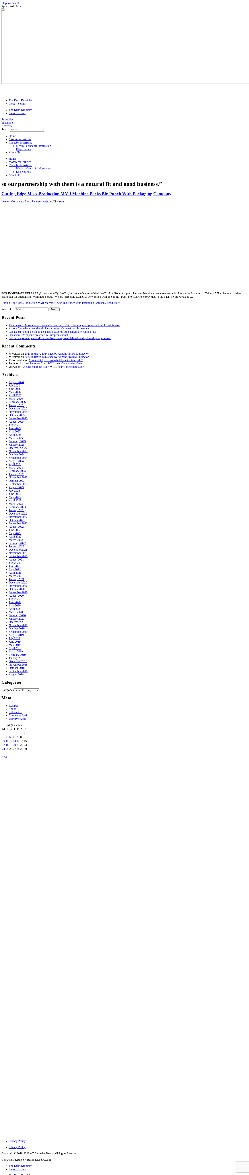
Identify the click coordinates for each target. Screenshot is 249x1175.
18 (7, 744)
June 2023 (15, 493)
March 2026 (16, 398)
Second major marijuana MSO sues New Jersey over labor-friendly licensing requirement (60, 338)
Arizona (47, 201)
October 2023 (17, 480)
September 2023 (18, 484)
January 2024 (16, 474)
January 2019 (16, 658)
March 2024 (16, 467)
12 (10, 740)
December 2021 (18, 549)
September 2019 (18, 631)
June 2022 (15, 530)
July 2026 (14, 385)
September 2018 (18, 671)
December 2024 (18, 447)
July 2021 (14, 562)
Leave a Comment (12, 201)
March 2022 (16, 539)
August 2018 (16, 674)
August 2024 (16, 461)
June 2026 (15, 388)
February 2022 (17, 543)
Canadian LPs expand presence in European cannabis (39, 335)
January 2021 (16, 579)
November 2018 (18, 664)
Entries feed (15, 712)
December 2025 (18, 408)
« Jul (4, 756)
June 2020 (15, 602)
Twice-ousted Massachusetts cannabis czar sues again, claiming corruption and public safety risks (64, 325)
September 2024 (18, 457)
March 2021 (16, 575)
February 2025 (17, 441)
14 (18, 740)
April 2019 (15, 648)
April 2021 (15, 572)
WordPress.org (17, 718)
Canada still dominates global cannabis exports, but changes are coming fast (52, 331)
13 (14, 740)
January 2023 (16, 510)
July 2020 (14, 598)
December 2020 (18, 582)
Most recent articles (20, 139)
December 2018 (18, 661)
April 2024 (15, 464)
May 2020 (15, 605)
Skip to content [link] (10, 3)
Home (12, 136)
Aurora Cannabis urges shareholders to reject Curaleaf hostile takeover (49, 328)
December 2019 (18, 621)
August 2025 (16, 421)
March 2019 (16, 651)
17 (3, 744)
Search (5, 129)
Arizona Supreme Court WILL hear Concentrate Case (51, 363)
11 (7, 740)
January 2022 (16, 546)
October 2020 (17, 589)
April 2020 (15, 608)
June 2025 (15, 428)
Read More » (61, 302)
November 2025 (18, 411)
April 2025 (15, 434)
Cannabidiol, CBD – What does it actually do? (56, 360)
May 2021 (15, 569)
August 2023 (16, 487)
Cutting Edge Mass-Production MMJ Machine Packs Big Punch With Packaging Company (86, 193)
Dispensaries (23, 149)
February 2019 (17, 654)
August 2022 (16, 526)
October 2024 (17, 454)
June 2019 (15, 641)
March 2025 (16, 438)
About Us (14, 152)
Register (13, 705)
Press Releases (17, 103)
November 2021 (18, 552)
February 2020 (17, 615)
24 (3, 748)
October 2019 (17, 628)
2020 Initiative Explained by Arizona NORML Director (57, 353)
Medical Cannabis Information (33, 145)
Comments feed (18, 715)
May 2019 (15, 644)
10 (3, 740)
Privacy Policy (17, 1141)
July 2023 (14, 490)
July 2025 (14, 424)
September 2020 (18, 592)
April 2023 (15, 500)
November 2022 (18, 516)
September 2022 (18, 523)
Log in (12, 708)
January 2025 (16, 444)
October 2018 (17, 667)
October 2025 (17, 415)
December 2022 (18, 513)
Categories (7, 689)
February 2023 (17, 507)
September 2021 (18, 556)
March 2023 (16, 503)
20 (14, 744)
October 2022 (17, 520)
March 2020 (16, 612)
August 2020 (16, 595)
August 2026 (16, 382)
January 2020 (16, 618)
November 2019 (18, 625)
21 (18, 744)
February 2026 (17, 401)
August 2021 (16, 559)
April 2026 (15, 395)
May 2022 (15, 533)
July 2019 (14, 638)
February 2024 (17, 470)
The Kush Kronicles (20, 100)
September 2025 (18, 418)
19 (10, 744)
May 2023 (15, 497)
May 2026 (15, 392)
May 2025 (15, 431)
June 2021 (15, 566)
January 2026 (16, 405)
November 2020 (18, 585)
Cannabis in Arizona (20, 142)
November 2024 (18, 451)
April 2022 (15, 536)
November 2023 (18, 477)
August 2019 (16, 635)
